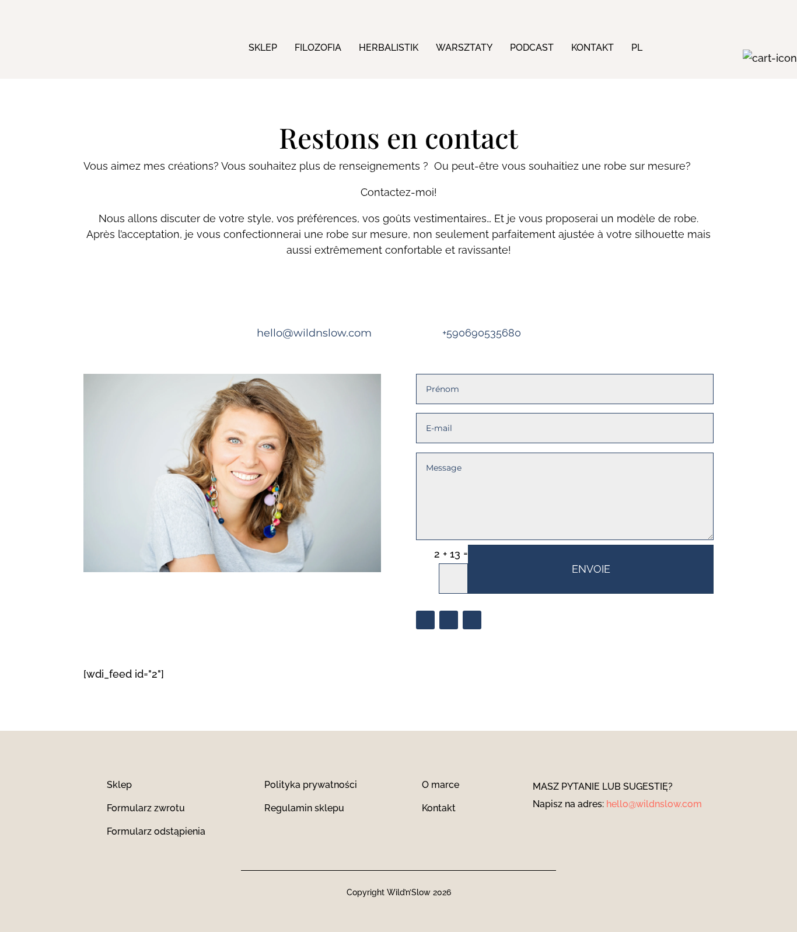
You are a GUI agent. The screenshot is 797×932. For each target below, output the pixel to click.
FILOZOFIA (318, 47)
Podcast (532, 47)
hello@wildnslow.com (654, 804)
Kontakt (439, 808)
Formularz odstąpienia (156, 831)
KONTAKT (592, 47)
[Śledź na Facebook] (425, 620)
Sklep (263, 47)
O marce (440, 784)
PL (636, 47)
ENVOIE (591, 569)
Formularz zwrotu (146, 808)
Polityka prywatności (310, 784)
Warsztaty (464, 47)
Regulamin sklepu (304, 808)
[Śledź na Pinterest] (472, 620)
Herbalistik (388, 47)
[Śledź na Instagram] (448, 620)
